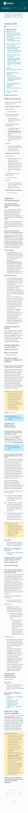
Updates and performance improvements (13, 55)
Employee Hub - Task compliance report (12, 700)
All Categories (7, 13)
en (22, 3)
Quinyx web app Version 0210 (13, 44)
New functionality (11, 46)
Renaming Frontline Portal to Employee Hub (14, 38)
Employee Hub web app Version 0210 (12, 73)
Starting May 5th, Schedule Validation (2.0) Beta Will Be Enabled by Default (13, 60)
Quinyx (15, 388)
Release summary (11, 31)
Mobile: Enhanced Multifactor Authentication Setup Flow (14, 51)
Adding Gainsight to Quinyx (13, 41)
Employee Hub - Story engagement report (12, 703)
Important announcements (13, 33)
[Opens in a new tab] (14, 801)
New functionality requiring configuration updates (13, 48)
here (18, 150)
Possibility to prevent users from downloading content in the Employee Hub (14, 79)
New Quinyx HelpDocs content (14, 69)
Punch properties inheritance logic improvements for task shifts (14, 64)
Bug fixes (9, 68)
